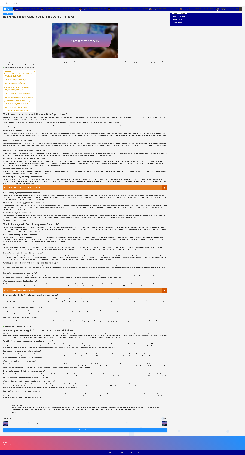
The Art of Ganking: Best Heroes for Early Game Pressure (213, 8)
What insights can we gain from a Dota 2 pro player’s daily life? (19, 101)
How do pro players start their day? (13, 75)
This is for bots (7, 444)
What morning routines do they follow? (14, 76)
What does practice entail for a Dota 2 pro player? (16, 79)
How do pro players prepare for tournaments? (15, 83)
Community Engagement (178, 16)
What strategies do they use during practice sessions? (18, 82)
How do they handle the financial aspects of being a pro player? (19, 97)
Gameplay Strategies (177, 22)
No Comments (23, 20)
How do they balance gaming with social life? (16, 94)
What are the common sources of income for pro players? (18, 98)
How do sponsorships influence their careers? (16, 100)
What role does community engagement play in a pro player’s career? (21, 108)
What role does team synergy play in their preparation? (18, 84)
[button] (15, 412)
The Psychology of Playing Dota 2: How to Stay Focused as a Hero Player (109, 8)
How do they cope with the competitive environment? (18, 91)
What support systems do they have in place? (16, 96)
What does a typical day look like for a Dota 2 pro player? (18, 73)
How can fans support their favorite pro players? (16, 107)
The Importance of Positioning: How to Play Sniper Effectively (178, 8)
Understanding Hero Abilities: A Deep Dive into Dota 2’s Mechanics (40, 8)
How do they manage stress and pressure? (14, 89)
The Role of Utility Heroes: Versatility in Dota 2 (73, 8)
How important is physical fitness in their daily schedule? (18, 77)
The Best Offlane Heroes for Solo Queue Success (145, 8)
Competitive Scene (8, 13)
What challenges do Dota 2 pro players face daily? (16, 87)
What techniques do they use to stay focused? (16, 90)
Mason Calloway (18, 405)
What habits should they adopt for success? (16, 106)
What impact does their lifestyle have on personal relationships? (19, 93)
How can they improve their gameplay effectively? (17, 104)
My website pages (8, 442)
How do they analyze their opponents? (15, 86)
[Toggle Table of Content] (33, 72)
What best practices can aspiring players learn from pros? (17, 103)
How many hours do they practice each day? (16, 80)
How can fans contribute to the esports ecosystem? (17, 110)
